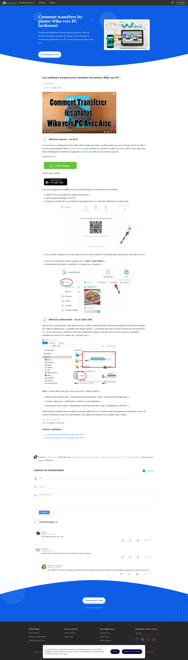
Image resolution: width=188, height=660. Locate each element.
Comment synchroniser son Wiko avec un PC (65, 438)
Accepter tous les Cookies (132, 651)
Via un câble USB (53, 88)
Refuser (115, 651)
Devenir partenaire (105, 640)
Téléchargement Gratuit (50, 54)
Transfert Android (133, 457)
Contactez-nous (104, 637)
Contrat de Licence (148, 652)
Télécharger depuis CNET (37, 640)
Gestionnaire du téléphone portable (86, 457)
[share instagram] (153, 639)
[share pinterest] (148, 639)
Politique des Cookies (61, 654)
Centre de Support (69, 633)
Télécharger (62, 165)
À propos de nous (105, 633)
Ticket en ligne (68, 637)
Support (52, 3)
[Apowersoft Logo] (9, 2)
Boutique (42, 3)
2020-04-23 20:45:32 (53, 568)
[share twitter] (142, 639)
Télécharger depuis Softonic (37, 637)
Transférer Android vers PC (113, 457)
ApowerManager (76, 148)
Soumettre (44, 512)
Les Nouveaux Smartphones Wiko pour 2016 (65, 434)
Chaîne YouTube (34, 633)
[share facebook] (137, 639)
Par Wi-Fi (50, 83)
